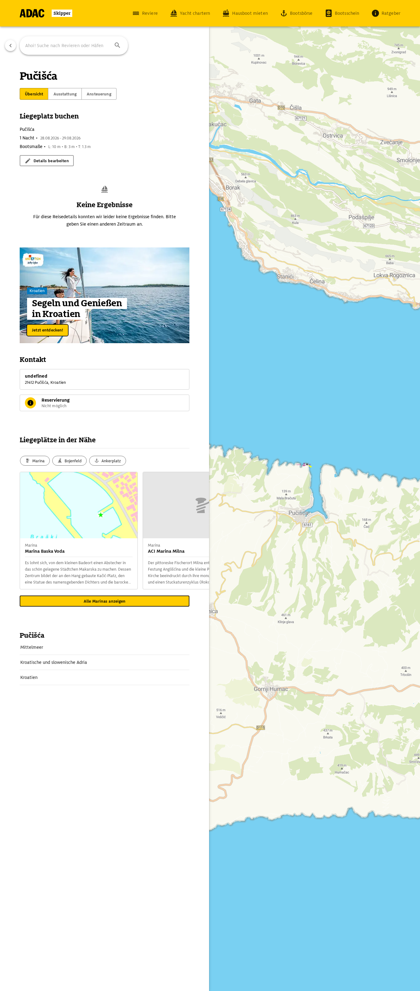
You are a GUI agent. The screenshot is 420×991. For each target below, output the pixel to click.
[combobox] (74, 45)
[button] (117, 45)
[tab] (34, 94)
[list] (104, 662)
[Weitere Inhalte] (196, 530)
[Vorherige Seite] (10, 45)
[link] (104, 647)
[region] (210, 495)
